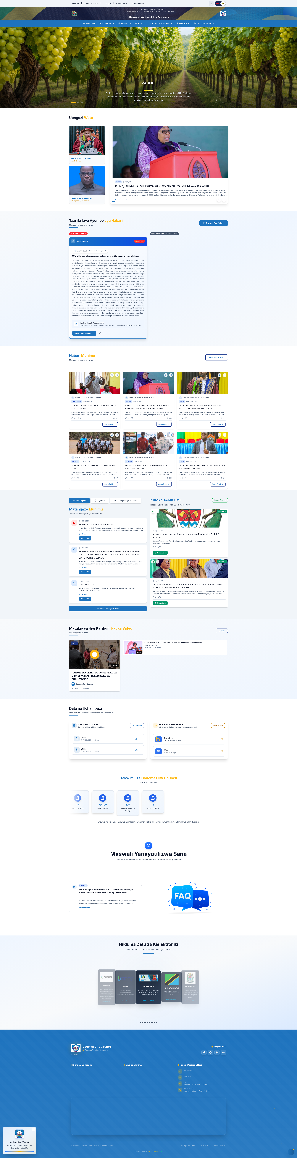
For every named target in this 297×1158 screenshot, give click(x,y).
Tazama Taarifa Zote (215, 229)
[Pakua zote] (136, 745)
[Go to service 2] (142, 1029)
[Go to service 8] (156, 1029)
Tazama (87, 545)
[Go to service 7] (154, 1029)
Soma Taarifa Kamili (82, 340)
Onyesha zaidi (84, 914)
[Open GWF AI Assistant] (291, 1152)
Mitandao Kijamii (92, 3)
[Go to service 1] (140, 1029)
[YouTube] (223, 1059)
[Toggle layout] (33, 1130)
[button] (107, 903)
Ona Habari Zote (216, 364)
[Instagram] (210, 1059)
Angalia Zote (218, 507)
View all (222, 637)
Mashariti (204, 1152)
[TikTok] (217, 1059)
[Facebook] (204, 1059)
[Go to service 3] (145, 1029)
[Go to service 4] (147, 1029)
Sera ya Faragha (188, 1152)
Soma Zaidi (119, 206)
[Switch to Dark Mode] (211, 3)
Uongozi (108, 3)
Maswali (76, 3)
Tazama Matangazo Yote (108, 615)
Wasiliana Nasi (139, 3)
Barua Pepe (122, 3)
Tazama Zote (137, 732)
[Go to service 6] (152, 1029)
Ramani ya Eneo (220, 1152)
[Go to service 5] (149, 1029)
